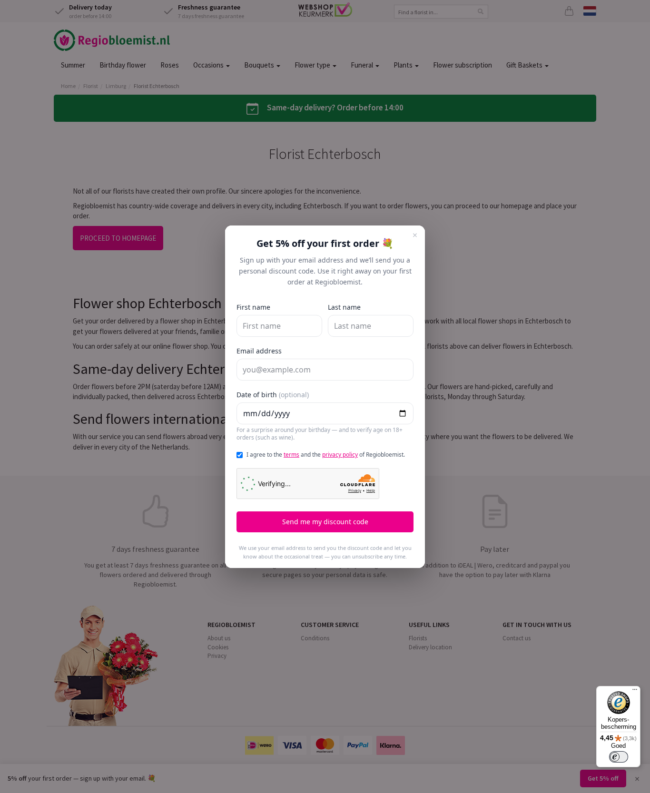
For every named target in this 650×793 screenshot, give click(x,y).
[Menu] (634, 691)
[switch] (618, 757)
